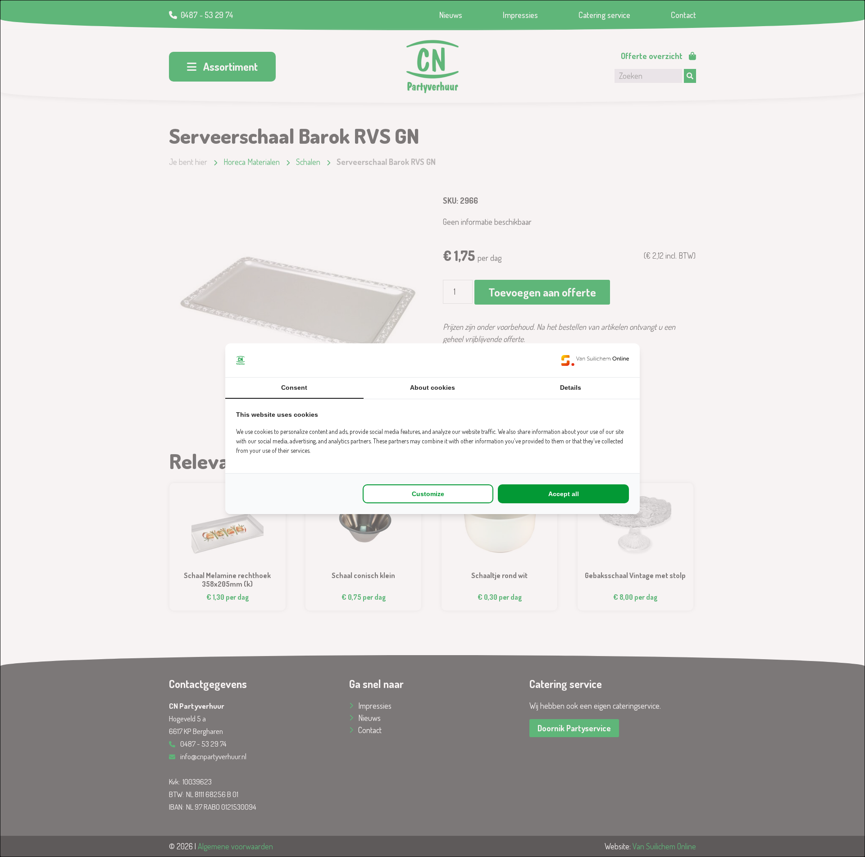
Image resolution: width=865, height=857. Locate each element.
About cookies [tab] (432, 387)
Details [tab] (570, 387)
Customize (428, 493)
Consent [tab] (294, 387)
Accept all (563, 493)
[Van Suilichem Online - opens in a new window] (595, 360)
